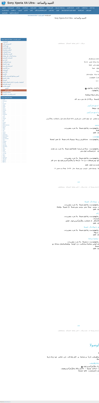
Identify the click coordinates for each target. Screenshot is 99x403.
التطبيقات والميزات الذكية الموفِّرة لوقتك (69, 10)
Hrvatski (4, 122)
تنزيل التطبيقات (41, 7)
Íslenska (4, 126)
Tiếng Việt (4, 158)
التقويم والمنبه (88, 10)
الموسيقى (20, 10)
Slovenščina (5, 146)
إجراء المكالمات (84, 7)
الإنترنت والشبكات (50, 7)
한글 (3, 130)
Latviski (4, 133)
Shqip (4, 147)
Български (5, 101)
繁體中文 (4, 161)
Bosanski (4, 103)
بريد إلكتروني (13, 10)
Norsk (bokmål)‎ (5, 138)
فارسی (4, 115)
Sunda (4, 150)
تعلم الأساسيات (25, 7)
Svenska (4, 151)
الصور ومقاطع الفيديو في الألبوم (40, 10)
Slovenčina (5, 145)
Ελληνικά (4, 110)
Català (4, 105)
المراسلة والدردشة (5, 10)
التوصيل (57, 10)
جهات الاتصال (92, 7)
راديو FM (25, 10)
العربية (4, 99)
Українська (5, 157)
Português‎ (4, 141)
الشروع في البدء (11, 7)
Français (4, 118)
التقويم (6, 88)
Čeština (4, 106)
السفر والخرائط (81, 10)
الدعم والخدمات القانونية (14, 12)
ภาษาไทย (4, 153)
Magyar (4, 123)
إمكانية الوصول (4, 12)
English (4, 111)
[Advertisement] (40, 27)
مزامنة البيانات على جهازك (60, 7)
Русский (4, 143)
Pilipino (4, 154)
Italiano (4, 127)
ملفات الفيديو (51, 10)
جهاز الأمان (18, 7)
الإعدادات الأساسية (70, 7)
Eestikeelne (5, 114)
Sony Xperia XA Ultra (3, 3)
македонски (5, 134)
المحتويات (3, 7)
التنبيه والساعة (8, 90)
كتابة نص (77, 7)
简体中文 (4, 160)
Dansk (4, 107)
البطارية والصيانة (33, 7)
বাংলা (3, 102)
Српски (4, 149)
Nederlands (5, 137)
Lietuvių (4, 132)
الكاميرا (31, 10)
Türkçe (4, 156)
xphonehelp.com (7, 401)
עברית (4, 119)
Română (4, 142)
